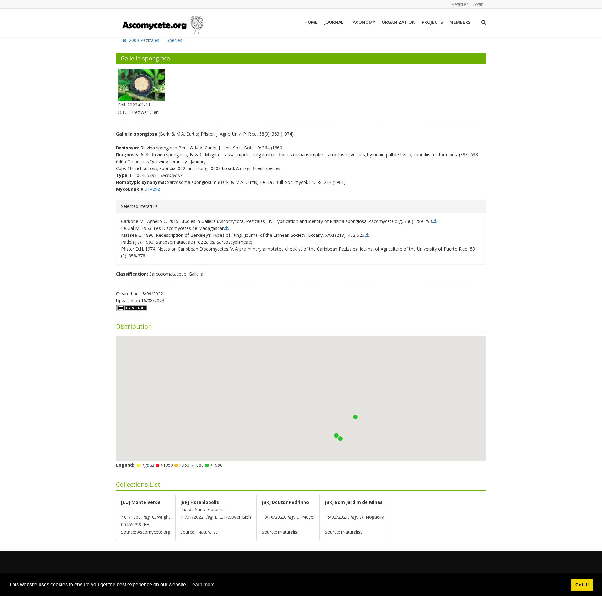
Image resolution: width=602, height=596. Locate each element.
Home (311, 22)
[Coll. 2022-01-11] (141, 84)
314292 (152, 189)
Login (478, 4)
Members (460, 22)
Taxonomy (362, 22)
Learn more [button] (202, 584)
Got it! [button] (582, 584)
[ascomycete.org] (162, 24)
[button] (340, 438)
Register (460, 4)
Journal (333, 22)
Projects (432, 22)
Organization (398, 22)
